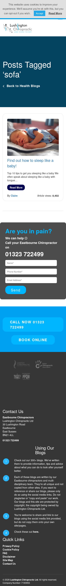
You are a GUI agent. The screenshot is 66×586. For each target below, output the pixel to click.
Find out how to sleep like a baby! (30, 162)
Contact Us (9, 563)
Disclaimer (9, 556)
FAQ (5, 553)
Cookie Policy (11, 549)
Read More (16, 187)
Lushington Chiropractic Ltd (24, 579)
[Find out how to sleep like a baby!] (33, 137)
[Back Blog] (18, 27)
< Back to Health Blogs (21, 85)
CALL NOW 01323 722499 (27, 324)
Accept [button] (39, 13)
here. (36, 531)
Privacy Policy (11, 546)
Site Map (8, 560)
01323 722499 (24, 254)
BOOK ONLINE (33, 339)
